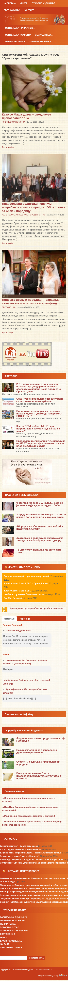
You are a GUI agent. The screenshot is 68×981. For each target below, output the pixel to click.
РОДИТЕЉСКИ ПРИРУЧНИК (19, 28)
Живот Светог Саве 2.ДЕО (17, 590)
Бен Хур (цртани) (13, 598)
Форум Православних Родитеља (24, 730)
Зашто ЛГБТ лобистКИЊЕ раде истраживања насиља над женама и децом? (38, 428)
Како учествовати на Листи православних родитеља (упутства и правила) (38, 776)
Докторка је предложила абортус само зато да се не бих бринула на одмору (39, 539)
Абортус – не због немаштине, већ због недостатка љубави (39, 527)
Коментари (9, 619)
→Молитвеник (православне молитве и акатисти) (28, 816)
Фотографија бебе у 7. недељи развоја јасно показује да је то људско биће (39, 504)
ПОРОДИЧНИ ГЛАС (14, 41)
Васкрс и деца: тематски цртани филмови (20, 849)
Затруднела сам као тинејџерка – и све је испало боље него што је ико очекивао (41, 515)
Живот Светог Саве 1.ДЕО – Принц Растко (26, 583)
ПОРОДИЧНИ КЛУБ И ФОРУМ (14, 931)
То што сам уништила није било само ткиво (38, 551)
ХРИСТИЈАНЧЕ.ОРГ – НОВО (24, 567)
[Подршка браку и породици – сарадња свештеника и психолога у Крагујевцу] (34, 274)
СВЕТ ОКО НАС (12, 10)
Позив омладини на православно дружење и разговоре (36, 751)
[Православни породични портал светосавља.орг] (34, 19)
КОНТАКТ (29, 10)
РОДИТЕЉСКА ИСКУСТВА (17, 35)
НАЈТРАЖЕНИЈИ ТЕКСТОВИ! (22, 871)
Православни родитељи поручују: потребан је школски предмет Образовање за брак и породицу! (33, 207)
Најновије (25, 619)
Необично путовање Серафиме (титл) (24, 594)
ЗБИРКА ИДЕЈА (44, 35)
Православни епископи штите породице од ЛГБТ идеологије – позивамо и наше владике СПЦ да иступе (40, 443)
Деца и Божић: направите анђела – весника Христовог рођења (30, 853)
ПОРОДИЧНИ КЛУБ (40, 41)
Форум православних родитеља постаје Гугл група (40, 739)
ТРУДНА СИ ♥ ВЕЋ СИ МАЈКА (21, 495)
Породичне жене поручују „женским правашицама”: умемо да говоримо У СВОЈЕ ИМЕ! (39, 413)
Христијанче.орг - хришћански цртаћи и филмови (36, 608)
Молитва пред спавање (18, 630)
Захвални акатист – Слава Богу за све (19, 846)
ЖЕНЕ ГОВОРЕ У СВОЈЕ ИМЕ (15, 215)
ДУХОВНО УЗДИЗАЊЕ (43, 3)
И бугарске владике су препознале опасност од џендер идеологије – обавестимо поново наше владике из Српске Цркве (38, 388)
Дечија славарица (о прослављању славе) (26, 576)
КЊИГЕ (24, 3)
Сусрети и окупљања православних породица (38, 763)
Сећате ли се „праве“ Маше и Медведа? (19, 856)
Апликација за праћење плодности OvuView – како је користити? (31, 859)
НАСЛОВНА (10, 3)
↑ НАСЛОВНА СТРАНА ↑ (11, 947)
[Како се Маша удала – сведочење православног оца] (34, 88)
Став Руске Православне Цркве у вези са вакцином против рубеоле (39, 400)
